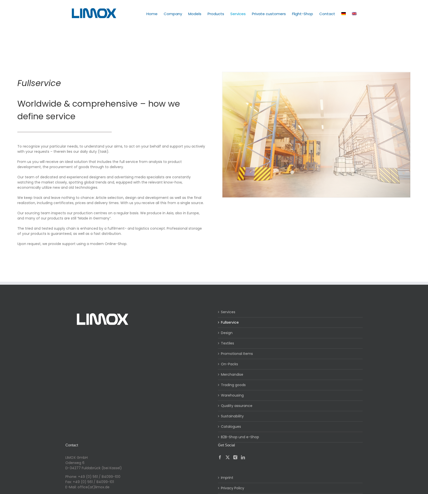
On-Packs (229, 364)
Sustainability (232, 416)
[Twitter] (228, 457)
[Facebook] (220, 457)
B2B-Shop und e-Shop (240, 436)
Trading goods (233, 384)
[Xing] (235, 457)
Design (227, 332)
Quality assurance (236, 405)
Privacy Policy (232, 488)
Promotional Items (237, 353)
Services (228, 311)
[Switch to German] (343, 13)
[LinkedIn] (243, 457)
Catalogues (231, 426)
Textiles (227, 343)
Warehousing (232, 395)
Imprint (227, 477)
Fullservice (230, 322)
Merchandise (232, 374)
